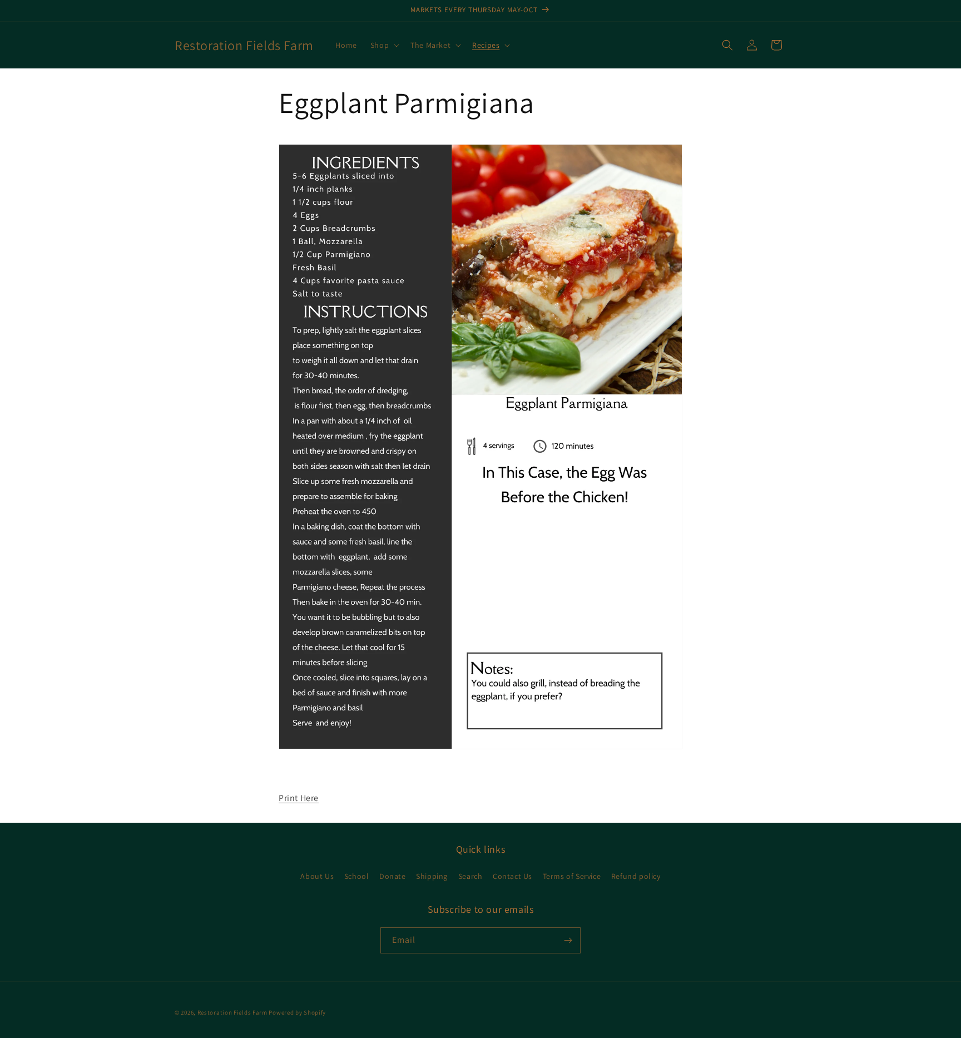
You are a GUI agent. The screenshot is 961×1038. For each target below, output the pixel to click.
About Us (317, 876)
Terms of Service (572, 876)
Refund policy (636, 876)
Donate (392, 876)
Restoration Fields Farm (232, 1012)
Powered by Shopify (297, 1012)
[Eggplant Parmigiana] (480, 748)
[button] (384, 45)
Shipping (432, 876)
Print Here (299, 798)
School (356, 876)
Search (470, 876)
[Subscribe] (568, 940)
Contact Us (512, 876)
